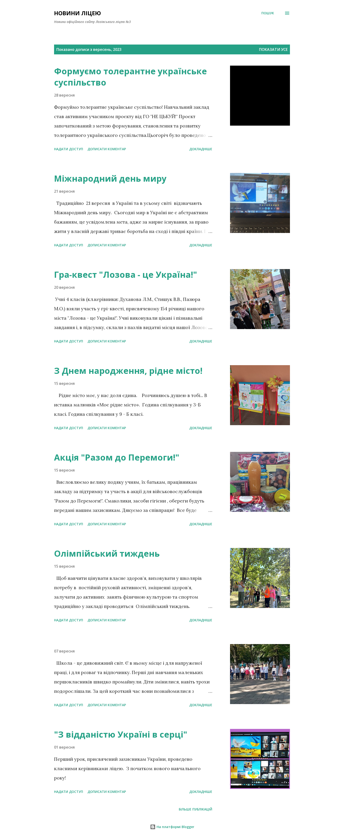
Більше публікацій (195, 809)
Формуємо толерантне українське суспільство (130, 76)
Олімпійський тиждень (107, 553)
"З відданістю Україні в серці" (120, 734)
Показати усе (273, 49)
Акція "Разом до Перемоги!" (116, 457)
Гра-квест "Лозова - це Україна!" (125, 274)
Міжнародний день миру (110, 178)
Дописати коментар (107, 149)
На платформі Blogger (175, 827)
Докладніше (200, 149)
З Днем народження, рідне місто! (128, 370)
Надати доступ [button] (68, 149)
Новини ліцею (77, 13)
